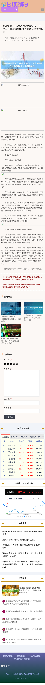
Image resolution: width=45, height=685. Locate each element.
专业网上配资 (35, 655)
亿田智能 (11, 459)
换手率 (41, 436)
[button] (4, 503)
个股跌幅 (14, 436)
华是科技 (11, 462)
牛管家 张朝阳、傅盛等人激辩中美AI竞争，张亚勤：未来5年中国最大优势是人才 (22, 285)
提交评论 (9, 417)
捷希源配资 (8, 655)
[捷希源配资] (14, 4)
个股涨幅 (5, 436)
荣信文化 (11, 472)
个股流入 (23, 436)
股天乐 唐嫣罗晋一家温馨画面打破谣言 (19, 539)
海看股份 (11, 469)
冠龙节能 (11, 452)
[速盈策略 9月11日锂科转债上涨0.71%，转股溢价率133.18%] (33, 307)
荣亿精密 (11, 445)
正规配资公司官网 (22, 659)
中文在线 (11, 455)
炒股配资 (21, 655)
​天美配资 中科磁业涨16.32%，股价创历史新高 (24, 611)
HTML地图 (35, 674)
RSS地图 (27, 674)
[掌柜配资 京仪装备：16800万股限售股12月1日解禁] (11, 308)
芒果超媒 (11, 465)
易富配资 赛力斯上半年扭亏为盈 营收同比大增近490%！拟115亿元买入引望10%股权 (22, 278)
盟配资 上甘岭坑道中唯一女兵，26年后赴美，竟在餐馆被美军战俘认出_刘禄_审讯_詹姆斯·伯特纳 (22, 564)
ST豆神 (12, 475)
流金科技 (11, 449)
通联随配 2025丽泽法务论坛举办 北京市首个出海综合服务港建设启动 (30, 590)
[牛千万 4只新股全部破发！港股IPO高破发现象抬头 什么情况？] (11, 330)
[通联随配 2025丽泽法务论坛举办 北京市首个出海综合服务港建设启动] (10, 590)
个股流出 (33, 436)
